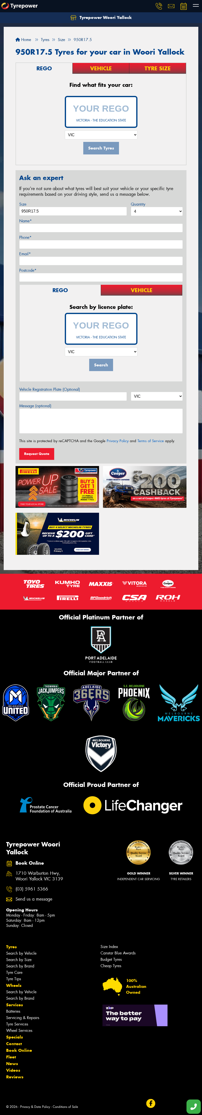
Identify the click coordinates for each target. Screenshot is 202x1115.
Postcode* (27, 270)
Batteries (13, 1011)
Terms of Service (150, 440)
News (12, 1063)
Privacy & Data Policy (35, 1107)
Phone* (25, 237)
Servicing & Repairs (22, 1017)
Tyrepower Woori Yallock (105, 17)
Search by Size (19, 959)
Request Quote (36, 454)
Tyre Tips (13, 978)
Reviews (14, 1077)
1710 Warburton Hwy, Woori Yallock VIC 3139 (39, 876)
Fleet (11, 1057)
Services (14, 1005)
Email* (25, 253)
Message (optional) (35, 405)
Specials (14, 1037)
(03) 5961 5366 (32, 889)
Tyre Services (17, 1024)
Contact (14, 1043)
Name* (25, 221)
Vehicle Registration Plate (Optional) (49, 389)
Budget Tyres (111, 959)
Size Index (109, 946)
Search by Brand (20, 966)
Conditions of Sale (65, 1107)
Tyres (11, 946)
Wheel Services (19, 1030)
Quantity (138, 204)
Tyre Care (14, 972)
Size (22, 204)
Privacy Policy (118, 440)
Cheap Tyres (111, 965)
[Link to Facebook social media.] (150, 1103)
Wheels (13, 985)
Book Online (19, 1050)
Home (25, 39)
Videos (13, 1070)
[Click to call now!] (159, 6)
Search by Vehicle (21, 953)
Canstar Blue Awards (118, 953)
